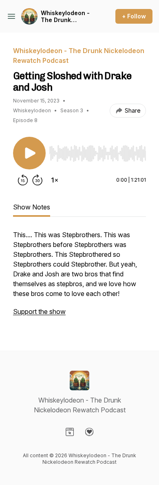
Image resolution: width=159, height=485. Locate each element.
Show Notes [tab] (31, 207)
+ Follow (134, 16)
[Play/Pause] (29, 153)
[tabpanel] (79, 277)
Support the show (39, 311)
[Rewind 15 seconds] (23, 180)
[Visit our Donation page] (89, 432)
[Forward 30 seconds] (37, 180)
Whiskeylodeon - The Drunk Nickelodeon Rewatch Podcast (66, 16)
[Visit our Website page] (70, 432)
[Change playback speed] (54, 180)
